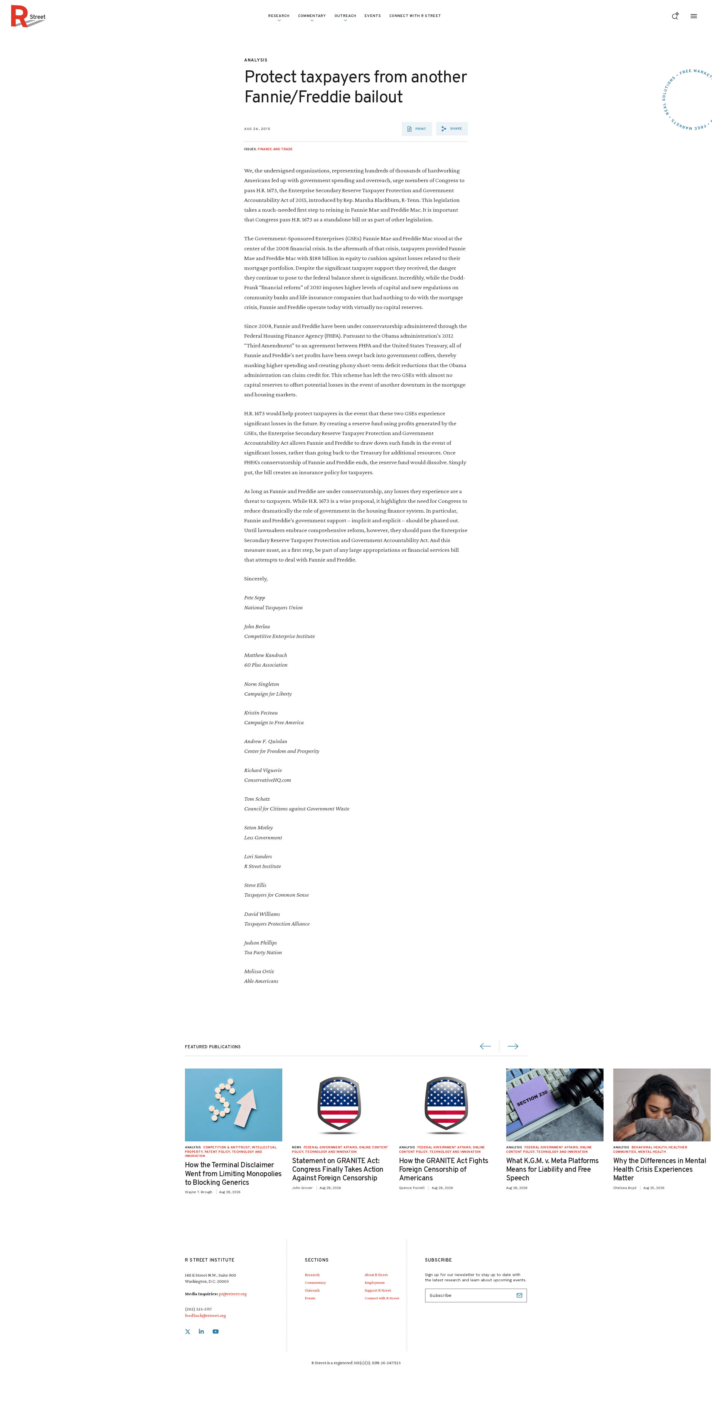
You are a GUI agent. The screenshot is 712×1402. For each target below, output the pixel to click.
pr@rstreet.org (233, 1293)
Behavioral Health (649, 1147)
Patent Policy (217, 1152)
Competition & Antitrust (226, 1147)
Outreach (345, 16)
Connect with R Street (415, 16)
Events (373, 16)
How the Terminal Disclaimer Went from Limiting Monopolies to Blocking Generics (233, 1174)
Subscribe (520, 1295)
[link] (188, 1332)
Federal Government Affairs (330, 1147)
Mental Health (652, 1152)
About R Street (376, 1274)
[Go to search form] (675, 16)
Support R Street (378, 1290)
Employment (375, 1282)
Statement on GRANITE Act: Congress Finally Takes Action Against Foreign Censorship (338, 1170)
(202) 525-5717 (198, 1309)
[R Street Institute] (28, 16)
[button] (452, 128)
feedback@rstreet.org (205, 1315)
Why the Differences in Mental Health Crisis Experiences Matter (659, 1170)
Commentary (315, 1282)
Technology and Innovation (331, 1152)
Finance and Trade (275, 149)
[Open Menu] (694, 16)
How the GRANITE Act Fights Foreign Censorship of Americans (443, 1170)
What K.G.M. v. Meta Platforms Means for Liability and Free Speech (552, 1170)
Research (312, 1274)
